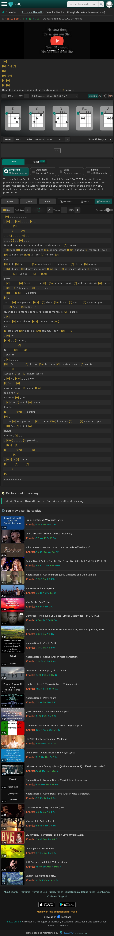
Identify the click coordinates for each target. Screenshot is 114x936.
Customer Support (57, 896)
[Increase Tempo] (26, 96)
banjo (49, 139)
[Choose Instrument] (67, 139)
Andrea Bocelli (32, 12)
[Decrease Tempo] (4, 96)
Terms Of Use (39, 891)
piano (18, 139)
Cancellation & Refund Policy (80, 891)
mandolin (39, 139)
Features (25, 891)
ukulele (29, 139)
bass (60, 139)
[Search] (101, 4)
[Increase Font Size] (50, 210)
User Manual (103, 891)
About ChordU (11, 891)
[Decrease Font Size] (27, 210)
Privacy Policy (56, 891)
